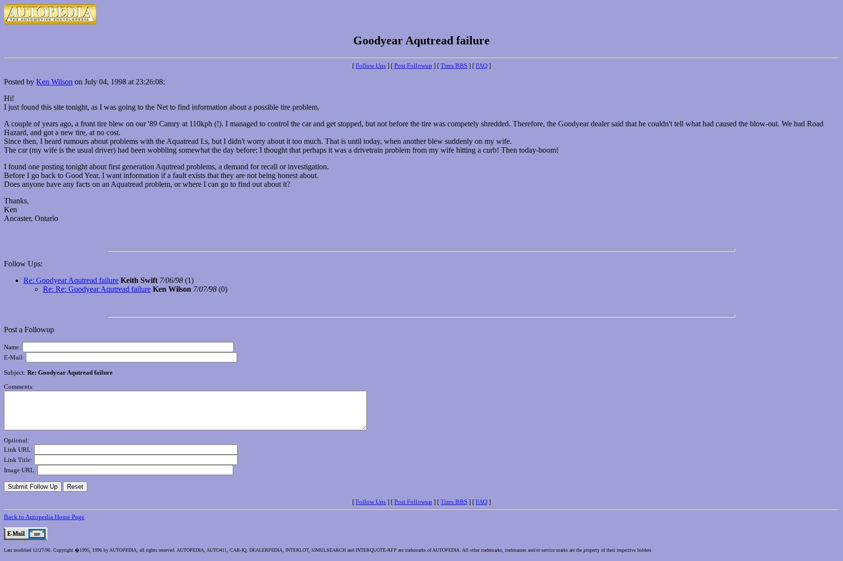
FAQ (481, 65)
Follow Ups (371, 65)
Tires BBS (454, 65)
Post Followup (413, 65)
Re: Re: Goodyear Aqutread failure (97, 289)
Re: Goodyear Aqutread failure (71, 280)
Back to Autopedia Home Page (44, 517)
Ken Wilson (54, 82)
